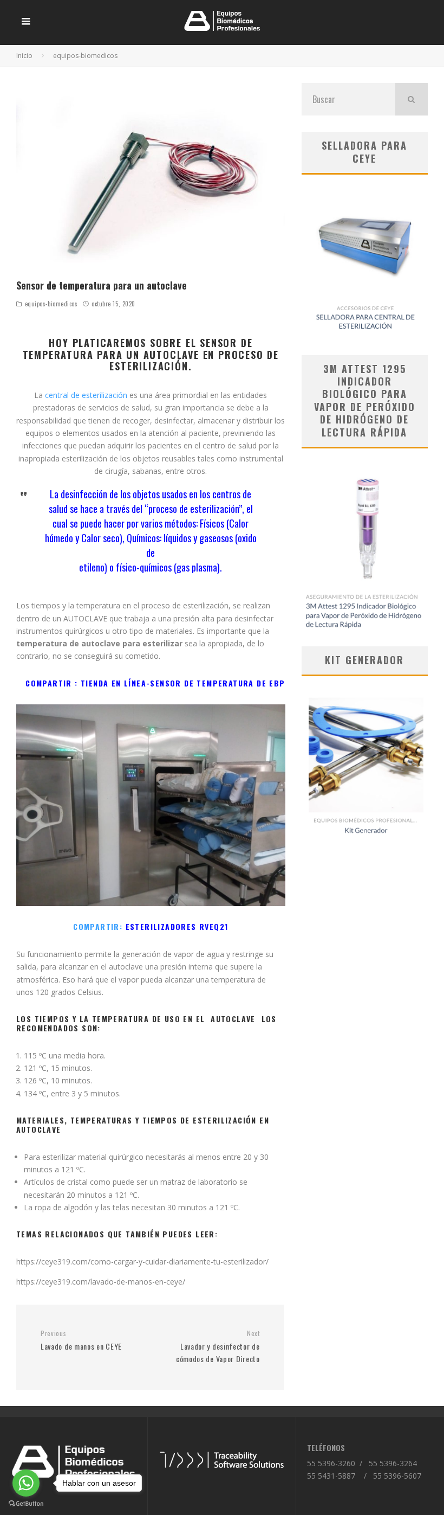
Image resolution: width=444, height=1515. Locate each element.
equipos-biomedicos (51, 303)
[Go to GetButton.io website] (26, 1503)
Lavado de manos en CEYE (81, 1340)
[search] (411, 99)
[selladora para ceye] (365, 264)
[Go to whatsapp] (26, 1483)
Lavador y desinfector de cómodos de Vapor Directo (217, 1347)
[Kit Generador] (365, 763)
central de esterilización (86, 395)
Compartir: (150, 926)
